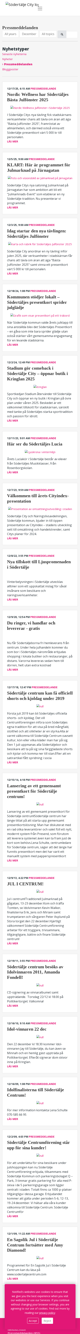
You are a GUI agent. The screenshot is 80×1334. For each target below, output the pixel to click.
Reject (47, 1321)
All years (10, 34)
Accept (33, 1321)
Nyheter (7, 59)
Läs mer (12, 141)
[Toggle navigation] (40, 8)
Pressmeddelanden (18, 64)
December (29, 34)
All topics (48, 34)
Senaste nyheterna (14, 54)
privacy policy (47, 1313)
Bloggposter (10, 69)
